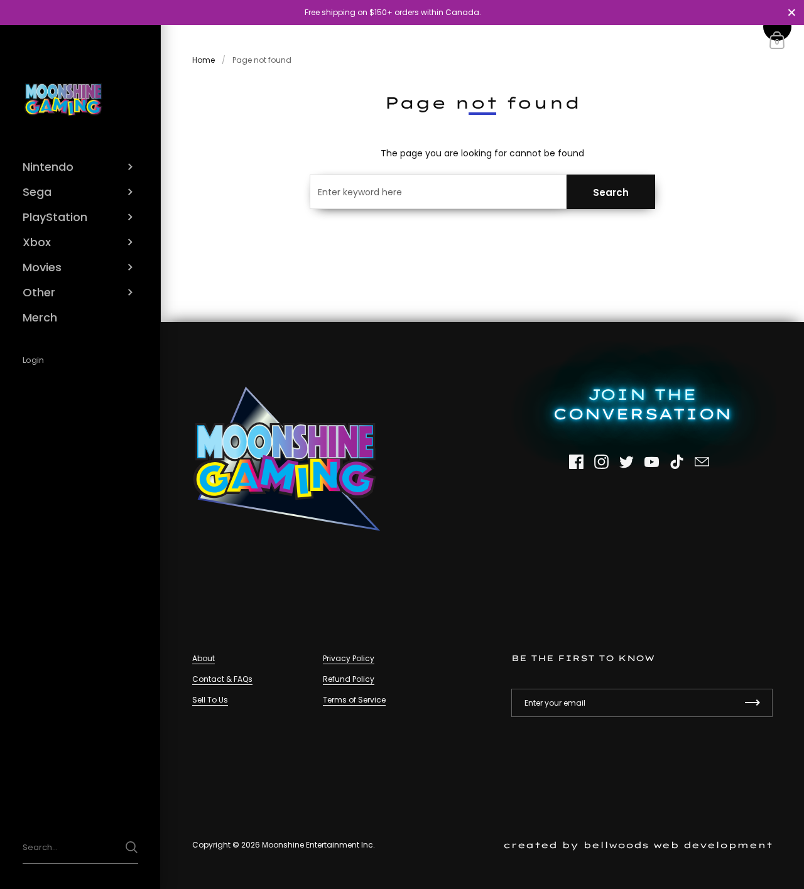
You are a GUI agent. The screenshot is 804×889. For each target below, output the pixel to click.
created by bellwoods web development (638, 844)
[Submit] (131, 847)
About (203, 658)
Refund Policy (348, 679)
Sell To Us (210, 699)
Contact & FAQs (222, 679)
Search (611, 192)
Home (203, 60)
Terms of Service (354, 699)
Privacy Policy (348, 658)
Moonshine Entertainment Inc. (318, 844)
